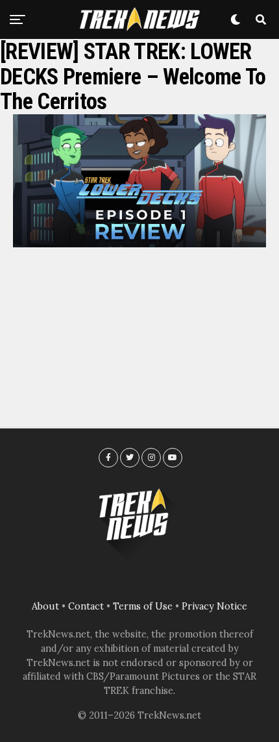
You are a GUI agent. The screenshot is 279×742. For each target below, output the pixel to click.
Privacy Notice (214, 606)
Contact (86, 606)
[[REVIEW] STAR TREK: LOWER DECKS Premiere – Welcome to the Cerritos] (139, 243)
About (45, 606)
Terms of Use (143, 606)
